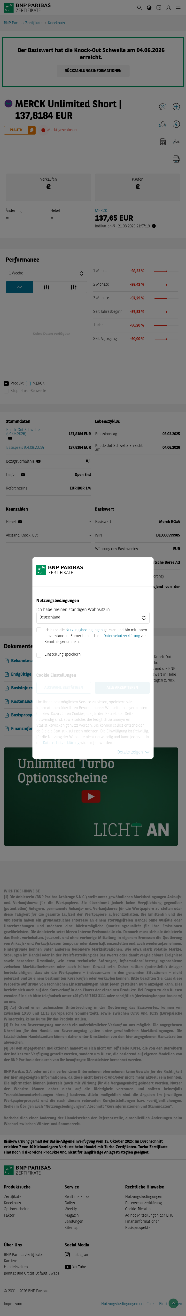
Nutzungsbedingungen (84, 630)
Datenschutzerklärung (121, 636)
